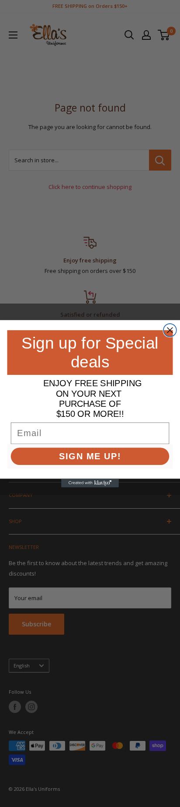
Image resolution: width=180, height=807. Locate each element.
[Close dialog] (170, 330)
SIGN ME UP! (90, 456)
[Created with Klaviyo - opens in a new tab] (90, 483)
